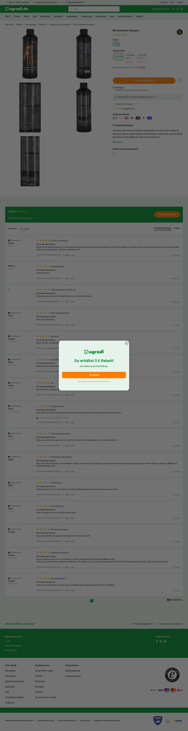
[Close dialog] (126, 343)
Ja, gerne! (94, 375)
